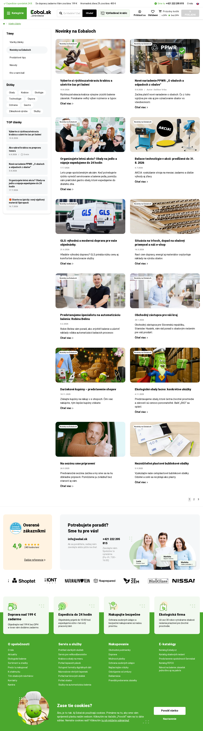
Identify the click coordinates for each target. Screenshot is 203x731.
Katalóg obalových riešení (172, 654)
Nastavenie (169, 718)
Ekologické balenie (17, 658)
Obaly (12, 92)
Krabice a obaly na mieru (70, 658)
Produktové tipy (18, 57)
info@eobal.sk (77, 539)
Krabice (25, 92)
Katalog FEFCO (166, 663)
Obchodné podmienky (120, 650)
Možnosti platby (117, 658)
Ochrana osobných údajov (122, 663)
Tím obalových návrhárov (20, 676)
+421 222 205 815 (175, 3)
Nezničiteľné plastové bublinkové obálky (162, 463)
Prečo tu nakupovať (18, 667)
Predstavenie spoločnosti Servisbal (177, 658)
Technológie (15, 98)
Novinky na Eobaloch (20, 50)
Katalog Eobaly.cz (168, 650)
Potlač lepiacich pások (69, 663)
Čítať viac (65, 103)
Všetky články (14, 24)
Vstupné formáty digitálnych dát (74, 667)
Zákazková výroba (18, 111)
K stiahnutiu (14, 671)
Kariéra (11, 684)
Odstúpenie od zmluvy (120, 671)
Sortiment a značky (18, 663)
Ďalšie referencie (33, 559)
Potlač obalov (65, 680)
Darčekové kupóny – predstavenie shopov (88, 389)
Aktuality (12, 654)
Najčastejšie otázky (118, 667)
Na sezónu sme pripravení (77, 463)
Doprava (113, 654)
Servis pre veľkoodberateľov (72, 654)
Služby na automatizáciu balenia (74, 684)
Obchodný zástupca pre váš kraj (156, 315)
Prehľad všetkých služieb (70, 650)
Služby (37, 111)
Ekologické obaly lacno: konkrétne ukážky (163, 389)
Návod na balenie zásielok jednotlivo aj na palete (172, 669)
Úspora (31, 98)
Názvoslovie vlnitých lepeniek (73, 671)
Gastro (27, 105)
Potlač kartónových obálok (71, 676)
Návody (13, 65)
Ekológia (39, 92)
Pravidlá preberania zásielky (123, 680)
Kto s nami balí (17, 73)
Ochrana (13, 105)
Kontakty (12, 680)
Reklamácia (114, 676)
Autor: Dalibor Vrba (157, 89)
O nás (190, 3)
